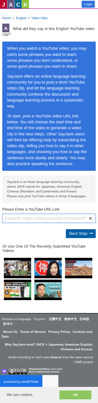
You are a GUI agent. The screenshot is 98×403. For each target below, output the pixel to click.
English (21, 18)
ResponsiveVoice (39, 369)
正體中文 (55, 319)
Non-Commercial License (44, 371)
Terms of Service (33, 331)
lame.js (55, 357)
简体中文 (70, 319)
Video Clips (39, 18)
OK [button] (75, 395)
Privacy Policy (59, 331)
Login (88, 4)
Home (6, 18)
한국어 (8, 324)
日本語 (84, 319)
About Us (10, 331)
